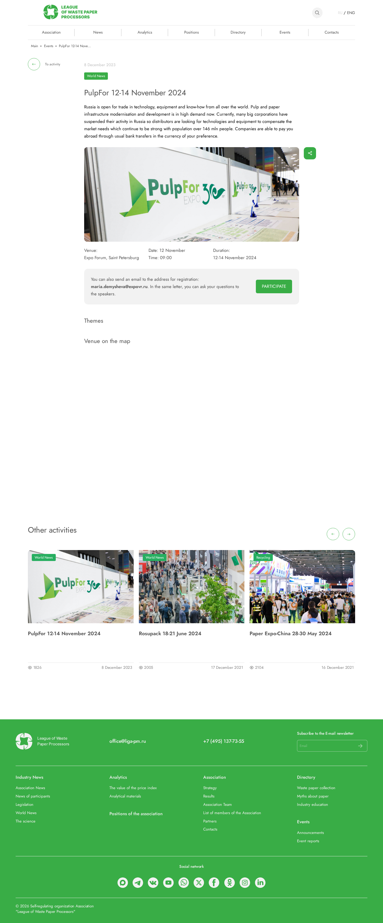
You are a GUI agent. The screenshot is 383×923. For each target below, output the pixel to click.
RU (340, 13)
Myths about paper (313, 796)
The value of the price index (133, 788)
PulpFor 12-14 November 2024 (64, 633)
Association (214, 777)
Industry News (29, 777)
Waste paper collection (316, 788)
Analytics (145, 32)
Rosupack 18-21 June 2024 (170, 633)
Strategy (210, 788)
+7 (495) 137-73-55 (223, 741)
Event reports (308, 841)
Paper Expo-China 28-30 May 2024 (291, 633)
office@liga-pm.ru (127, 741)
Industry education (312, 804)
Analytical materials (125, 796)
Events (285, 32)
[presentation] (333, 534)
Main (34, 46)
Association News (30, 788)
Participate (274, 286)
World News (96, 75)
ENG (351, 13)
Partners (210, 821)
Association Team (217, 804)
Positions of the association (136, 814)
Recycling (263, 557)
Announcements (310, 833)
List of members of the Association (232, 813)
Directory (238, 32)
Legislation (24, 804)
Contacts (332, 32)
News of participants (33, 796)
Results (208, 796)
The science (25, 821)
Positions (191, 32)
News (98, 32)
